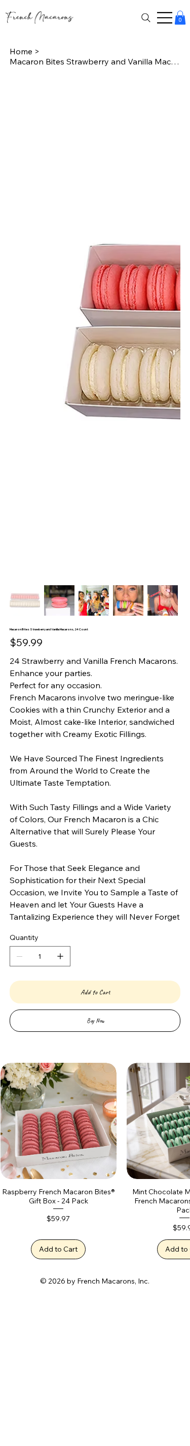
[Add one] (60, 956)
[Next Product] (176, 1120)
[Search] (146, 17)
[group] (95, 1161)
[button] (180, 17)
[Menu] (165, 17)
